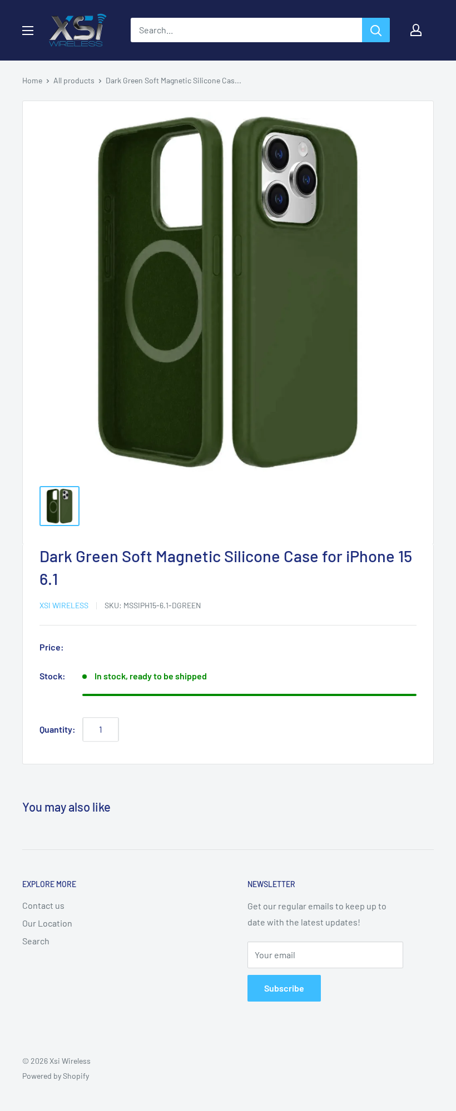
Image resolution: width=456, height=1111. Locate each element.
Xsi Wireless (63, 605)
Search (35, 940)
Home (32, 80)
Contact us (43, 905)
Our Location (47, 923)
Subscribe (284, 988)
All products (74, 80)
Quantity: (57, 729)
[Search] (376, 30)
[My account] (416, 30)
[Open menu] (27, 30)
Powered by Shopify (55, 1075)
